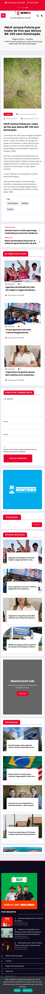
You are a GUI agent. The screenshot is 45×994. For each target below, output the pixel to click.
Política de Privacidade (14, 956)
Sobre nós (9, 971)
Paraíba (8, 114)
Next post (8, 238)
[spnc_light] (42, 16)
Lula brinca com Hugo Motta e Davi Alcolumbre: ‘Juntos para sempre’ (20, 804)
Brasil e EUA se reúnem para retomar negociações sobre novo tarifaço (22, 775)
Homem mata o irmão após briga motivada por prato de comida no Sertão (21, 231)
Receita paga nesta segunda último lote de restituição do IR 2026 (21, 746)
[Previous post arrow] (39, 230)
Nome (6, 421)
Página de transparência (15, 966)
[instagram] (24, 8)
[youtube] (27, 8)
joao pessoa (22, 114)
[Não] (42, 985)
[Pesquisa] (37, 16)
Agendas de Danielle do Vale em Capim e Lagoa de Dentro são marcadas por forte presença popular (20, 289)
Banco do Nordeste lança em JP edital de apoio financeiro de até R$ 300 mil (20, 242)
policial (34, 114)
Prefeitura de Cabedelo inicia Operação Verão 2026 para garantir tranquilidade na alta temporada (28, 931)
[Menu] (3, 15)
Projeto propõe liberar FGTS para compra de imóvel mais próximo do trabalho (21, 833)
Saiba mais (27, 990)
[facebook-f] (18, 8)
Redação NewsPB (11, 119)
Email (6, 434)
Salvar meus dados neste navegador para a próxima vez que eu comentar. (20, 450)
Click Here (22, 694)
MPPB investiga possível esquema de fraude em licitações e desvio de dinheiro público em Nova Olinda (22, 646)
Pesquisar (12, 517)
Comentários (8, 399)
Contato (9, 961)
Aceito (17, 990)
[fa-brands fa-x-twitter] (21, 8)
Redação (11, 284)
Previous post (10, 227)
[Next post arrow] (39, 241)
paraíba (29, 114)
